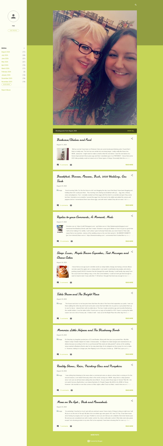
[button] (132, 138)
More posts (95, 435)
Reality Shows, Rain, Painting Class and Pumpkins (89, 366)
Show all (130, 131)
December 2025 (7, 78)
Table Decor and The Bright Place (78, 294)
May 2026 (5, 62)
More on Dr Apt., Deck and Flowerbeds (82, 402)
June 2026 (5, 58)
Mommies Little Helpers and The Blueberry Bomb (88, 330)
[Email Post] (71, 165)
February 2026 (6, 72)
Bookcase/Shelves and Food (74, 139)
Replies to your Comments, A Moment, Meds (85, 217)
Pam (13, 26)
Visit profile (13, 30)
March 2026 (5, 68)
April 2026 (5, 65)
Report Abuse (6, 90)
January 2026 (6, 75)
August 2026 (6, 52)
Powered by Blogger (96, 441)
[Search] (136, 5)
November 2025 (7, 82)
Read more (129, 165)
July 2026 (5, 55)
